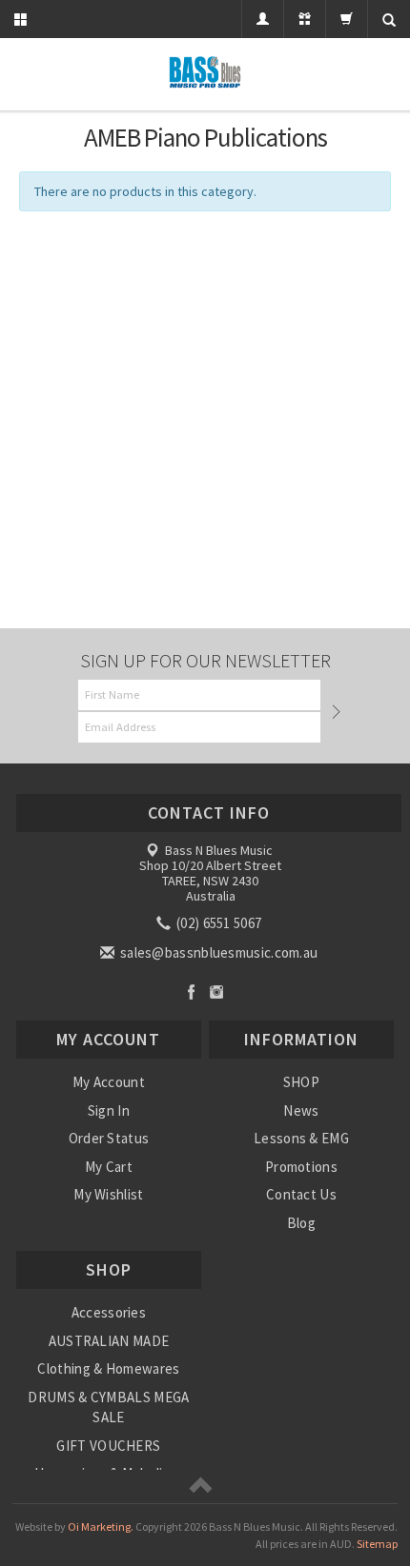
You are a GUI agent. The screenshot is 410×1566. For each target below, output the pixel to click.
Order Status (109, 1138)
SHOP (301, 1082)
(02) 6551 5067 (218, 923)
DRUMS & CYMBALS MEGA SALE (108, 1407)
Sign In (109, 1110)
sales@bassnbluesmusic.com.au (217, 952)
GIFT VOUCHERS (108, 1446)
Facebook (191, 991)
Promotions (301, 1167)
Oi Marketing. (100, 1526)
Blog (301, 1223)
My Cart (109, 1167)
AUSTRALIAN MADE (109, 1341)
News (300, 1110)
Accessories (109, 1312)
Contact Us (301, 1194)
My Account (108, 1082)
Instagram (217, 991)
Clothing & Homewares (108, 1368)
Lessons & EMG (301, 1138)
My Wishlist (108, 1194)
